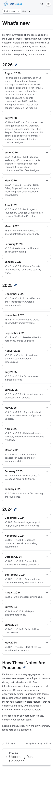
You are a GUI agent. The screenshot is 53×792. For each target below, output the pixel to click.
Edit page (10, 743)
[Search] (41, 4)
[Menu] (48, 4)
